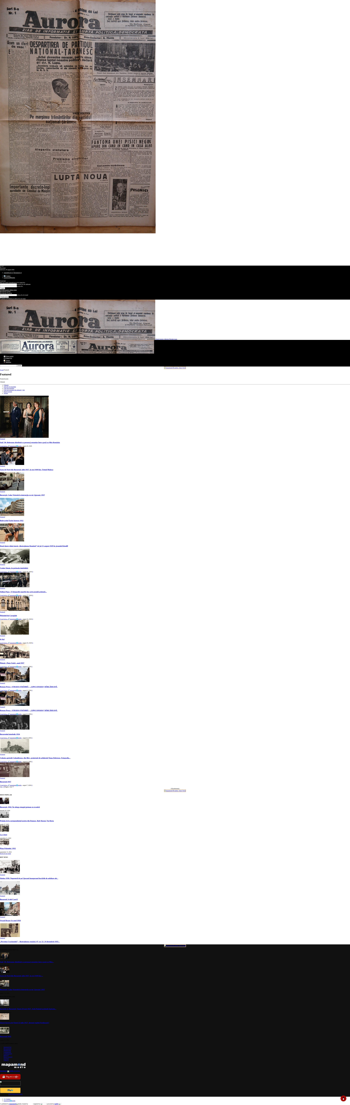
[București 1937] (15, 776)
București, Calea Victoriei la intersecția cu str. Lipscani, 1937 (22, 495)
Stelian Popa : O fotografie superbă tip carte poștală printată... (23, 592)
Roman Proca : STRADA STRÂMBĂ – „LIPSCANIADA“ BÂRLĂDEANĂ (29, 687)
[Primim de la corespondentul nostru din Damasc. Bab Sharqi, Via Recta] (4, 817)
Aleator (6, 393)
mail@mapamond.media (15, 1094)
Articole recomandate (10, 387)
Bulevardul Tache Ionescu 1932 (11, 521)
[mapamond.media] (10, 1092)
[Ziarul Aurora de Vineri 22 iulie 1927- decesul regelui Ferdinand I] (4, 1019)
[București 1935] (4, 1033)
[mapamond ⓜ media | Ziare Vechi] (175, 368)
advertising (10, 1071)
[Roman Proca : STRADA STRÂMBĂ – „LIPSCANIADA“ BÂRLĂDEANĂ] (15, 681)
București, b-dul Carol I (9, 899)
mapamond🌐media (9, 1101)
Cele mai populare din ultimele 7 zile (14, 390)
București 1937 (5, 782)
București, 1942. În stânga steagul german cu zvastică (20, 807)
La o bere (3, 835)
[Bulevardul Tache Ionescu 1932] (12, 515)
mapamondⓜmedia (9, 277)
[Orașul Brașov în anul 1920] (10, 915)
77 (4, 787)
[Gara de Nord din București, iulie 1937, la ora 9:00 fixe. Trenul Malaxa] (12, 464)
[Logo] (38, 353)
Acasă (2, 370)
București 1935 (5, 1036)
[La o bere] (4, 831)
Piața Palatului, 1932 (8, 848)
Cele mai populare (9, 388)
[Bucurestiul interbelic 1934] (15, 729)
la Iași (2, 639)
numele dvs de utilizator (24, 284)
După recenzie (8, 391)
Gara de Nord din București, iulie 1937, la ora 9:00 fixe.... (21, 976)
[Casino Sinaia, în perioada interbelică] (15, 563)
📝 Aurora (7, 360)
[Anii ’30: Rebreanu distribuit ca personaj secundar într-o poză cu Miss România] (24, 437)
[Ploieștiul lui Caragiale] (15, 610)
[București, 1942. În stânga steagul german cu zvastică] (4, 803)
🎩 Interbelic (7, 362)
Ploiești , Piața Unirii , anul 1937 (12, 663)
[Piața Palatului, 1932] (4, 845)
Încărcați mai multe (5, 853)
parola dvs (20, 286)
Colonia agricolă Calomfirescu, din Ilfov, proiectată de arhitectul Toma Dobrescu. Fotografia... (35, 758)
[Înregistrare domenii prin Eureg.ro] (43, 1104)
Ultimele (6, 385)
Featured (2, 439)
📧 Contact (7, 276)
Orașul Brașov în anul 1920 (10, 921)
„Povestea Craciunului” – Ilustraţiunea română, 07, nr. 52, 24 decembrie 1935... (30, 942)
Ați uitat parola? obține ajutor (8, 290)
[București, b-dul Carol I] (10, 894)
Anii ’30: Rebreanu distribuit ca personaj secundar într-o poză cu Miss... (27, 962)
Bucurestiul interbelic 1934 (10, 734)
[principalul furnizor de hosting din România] (30, 1104)
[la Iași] (15, 634)
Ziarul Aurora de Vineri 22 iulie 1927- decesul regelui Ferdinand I (24, 1023)
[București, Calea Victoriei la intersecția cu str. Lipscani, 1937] (12, 490)
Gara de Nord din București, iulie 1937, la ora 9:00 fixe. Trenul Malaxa (26, 470)
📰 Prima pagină (8, 356)
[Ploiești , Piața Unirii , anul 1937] (15, 658)
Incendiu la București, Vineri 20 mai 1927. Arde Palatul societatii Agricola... (28, 1009)
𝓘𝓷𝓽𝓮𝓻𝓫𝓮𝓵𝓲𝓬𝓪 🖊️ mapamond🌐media (11, 446)
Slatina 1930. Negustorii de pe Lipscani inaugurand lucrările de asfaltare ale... (29, 878)
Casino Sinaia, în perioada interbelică (14, 568)
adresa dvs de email (22, 295)
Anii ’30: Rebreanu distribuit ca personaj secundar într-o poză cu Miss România (30, 442)
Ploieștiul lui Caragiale (8, 616)
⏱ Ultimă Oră (8, 358)
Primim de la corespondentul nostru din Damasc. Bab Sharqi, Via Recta (27, 821)
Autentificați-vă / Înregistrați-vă (13, 273)
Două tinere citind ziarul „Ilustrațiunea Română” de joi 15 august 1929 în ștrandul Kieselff (34, 546)
